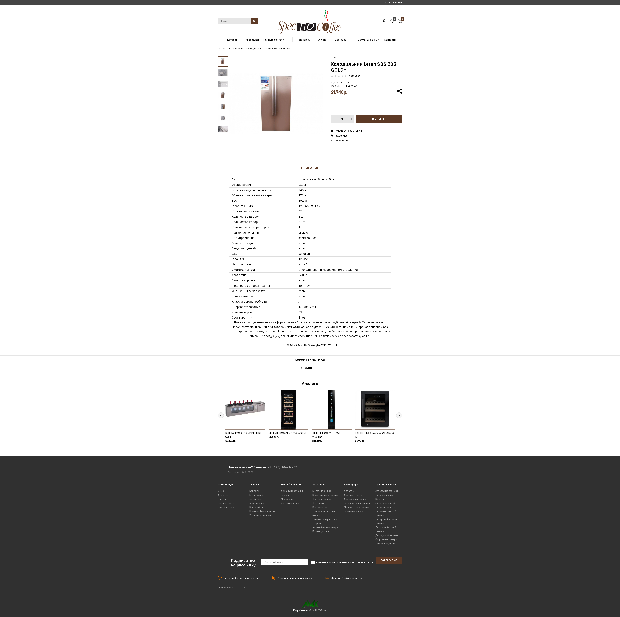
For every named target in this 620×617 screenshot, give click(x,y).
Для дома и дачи (353, 495)
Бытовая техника (237, 48)
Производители (321, 531)
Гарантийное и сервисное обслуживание (257, 499)
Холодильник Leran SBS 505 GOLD (280, 48)
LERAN (334, 57)
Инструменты (319, 507)
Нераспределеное (353, 511)
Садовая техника (321, 499)
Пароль (285, 495)
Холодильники (254, 48)
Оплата (222, 499)
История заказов (290, 503)
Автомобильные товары (325, 527)
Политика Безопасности (262, 511)
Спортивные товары (386, 539)
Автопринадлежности (387, 491)
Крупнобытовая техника (357, 503)
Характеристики (310, 359)
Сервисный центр (227, 503)
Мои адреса (287, 499)
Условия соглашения (260, 515)
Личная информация (292, 491)
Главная (222, 48)
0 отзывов (354, 76)
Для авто (349, 491)
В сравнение (342, 140)
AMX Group (321, 610)
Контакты (254, 491)
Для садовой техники (355, 499)
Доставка (223, 495)
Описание (310, 168)
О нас (221, 491)
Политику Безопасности (361, 562)
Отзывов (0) (310, 368)
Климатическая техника (325, 495)
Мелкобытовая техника (356, 507)
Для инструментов (385, 507)
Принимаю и (344, 562)
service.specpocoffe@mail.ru (351, 336)
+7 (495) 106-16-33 (282, 467)
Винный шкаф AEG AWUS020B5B (288, 432)
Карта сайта (256, 507)
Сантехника (318, 503)
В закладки (342, 136)
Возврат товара (226, 507)
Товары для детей (385, 543)
